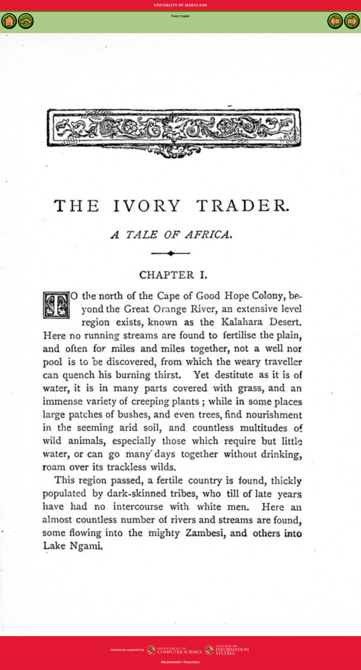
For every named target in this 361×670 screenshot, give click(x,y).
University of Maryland (180, 5)
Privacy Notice (192, 662)
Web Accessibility (171, 662)
